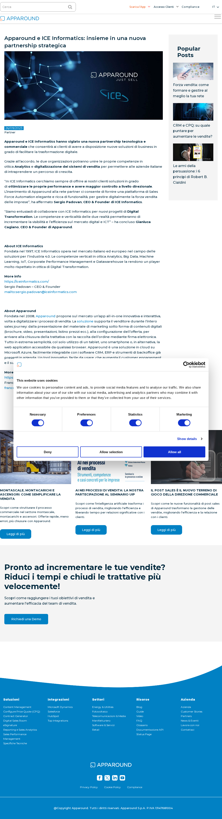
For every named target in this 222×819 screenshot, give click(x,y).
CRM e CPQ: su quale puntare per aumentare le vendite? (192, 131)
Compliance (191, 6)
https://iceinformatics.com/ (26, 281)
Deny (48, 452)
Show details (187, 439)
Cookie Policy (112, 787)
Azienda (188, 699)
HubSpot (53, 716)
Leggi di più (16, 534)
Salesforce (54, 711)
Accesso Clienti (164, 6)
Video (139, 716)
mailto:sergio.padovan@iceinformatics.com (40, 292)
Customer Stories (191, 711)
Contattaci (187, 729)
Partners (186, 716)
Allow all (174, 452)
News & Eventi (190, 720)
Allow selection (111, 452)
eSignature (10, 725)
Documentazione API (149, 729)
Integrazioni (58, 699)
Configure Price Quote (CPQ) (21, 711)
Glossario (142, 725)
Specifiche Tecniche (15, 743)
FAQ (139, 720)
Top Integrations (58, 720)
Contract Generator (15, 716)
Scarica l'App (137, 6)
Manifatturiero (101, 720)
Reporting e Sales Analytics (20, 729)
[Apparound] (111, 765)
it (213, 6)
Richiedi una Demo (26, 619)
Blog (139, 707)
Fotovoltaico (100, 711)
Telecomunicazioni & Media (109, 716)
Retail (95, 729)
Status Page (144, 734)
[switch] (86, 422)
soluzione (85, 321)
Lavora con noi (190, 725)
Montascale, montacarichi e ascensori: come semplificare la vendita (30, 494)
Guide (140, 711)
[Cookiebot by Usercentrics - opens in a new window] (186, 365)
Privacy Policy (89, 787)
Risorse (142, 699)
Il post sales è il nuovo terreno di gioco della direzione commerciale (184, 492)
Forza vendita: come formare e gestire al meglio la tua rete (191, 90)
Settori (98, 699)
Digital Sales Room (15, 720)
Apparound (46, 316)
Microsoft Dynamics (60, 707)
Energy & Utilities (102, 707)
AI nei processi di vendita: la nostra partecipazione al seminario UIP (109, 492)
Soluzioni (11, 699)
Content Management (17, 707)
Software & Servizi (103, 725)
